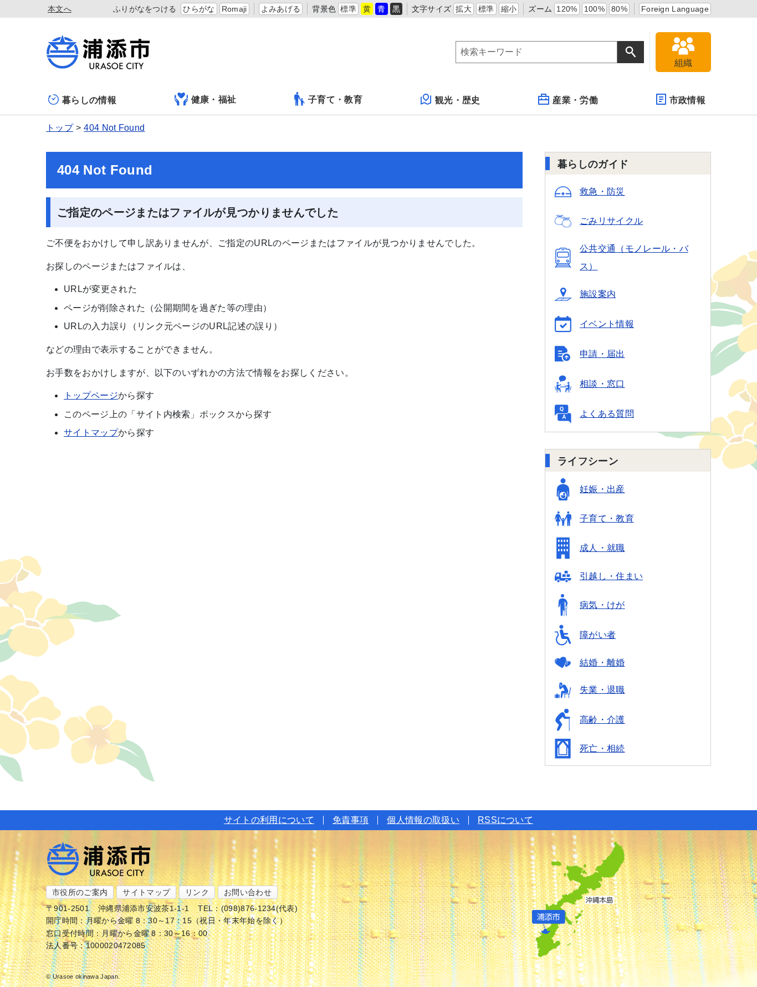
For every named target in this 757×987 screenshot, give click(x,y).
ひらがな (198, 8)
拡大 (464, 8)
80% (619, 8)
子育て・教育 (335, 99)
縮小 (509, 8)
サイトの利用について (269, 820)
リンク (197, 892)
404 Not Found (114, 127)
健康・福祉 (214, 99)
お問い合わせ (248, 892)
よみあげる (281, 8)
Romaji (234, 8)
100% (594, 8)
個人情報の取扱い (423, 820)
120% (566, 8)
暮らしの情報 (89, 100)
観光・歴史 (457, 100)
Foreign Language (675, 8)
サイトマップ (91, 432)
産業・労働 (575, 100)
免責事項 (351, 820)
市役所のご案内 (80, 892)
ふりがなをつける (145, 8)
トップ (59, 127)
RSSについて (505, 820)
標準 (348, 8)
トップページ (91, 395)
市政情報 (687, 100)
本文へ (59, 8)
